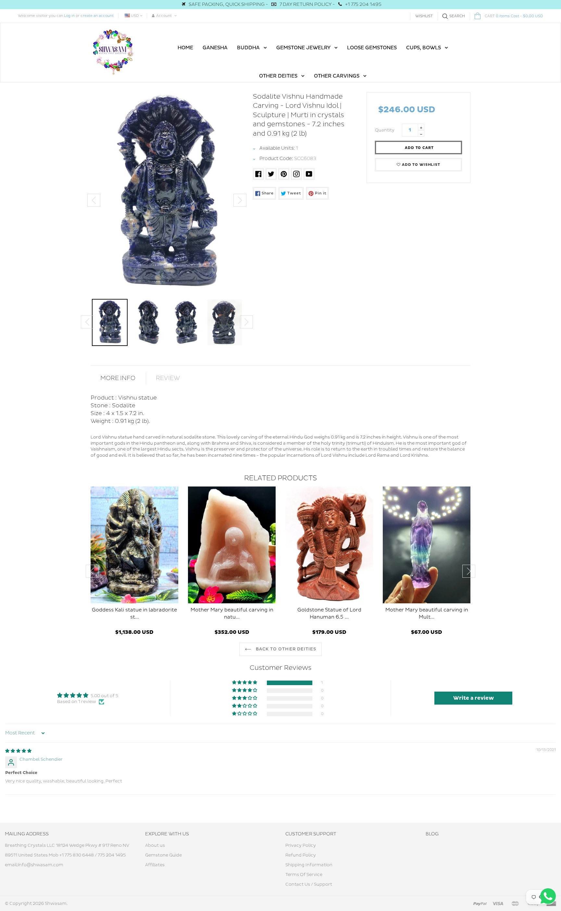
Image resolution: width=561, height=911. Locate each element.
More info (117, 378)
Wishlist (424, 16)
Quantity (384, 130)
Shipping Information (308, 865)
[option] (167, 194)
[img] (18, 751)
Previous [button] (93, 200)
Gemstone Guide (163, 855)
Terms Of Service (303, 874)
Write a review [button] (473, 698)
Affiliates (155, 865)
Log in (69, 16)
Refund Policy (300, 855)
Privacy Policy (300, 845)
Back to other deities (285, 649)
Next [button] (239, 200)
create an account (97, 16)
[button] (245, 682)
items (514, 16)
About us (155, 845)
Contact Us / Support (308, 884)
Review (168, 378)
